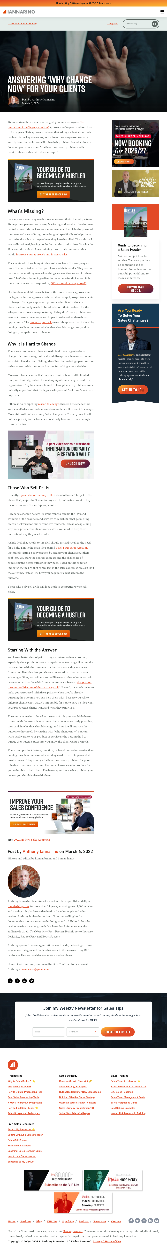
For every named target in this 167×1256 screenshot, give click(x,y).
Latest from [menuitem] (22, 23)
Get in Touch (133, 389)
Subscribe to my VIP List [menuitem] (21, 1161)
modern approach (41, 322)
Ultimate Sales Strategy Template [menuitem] (77, 1102)
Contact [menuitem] (116, 1221)
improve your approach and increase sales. (42, 254)
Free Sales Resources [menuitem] (21, 1124)
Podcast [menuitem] (84, 1221)
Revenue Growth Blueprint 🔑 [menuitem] (75, 1081)
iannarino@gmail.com (36, 969)
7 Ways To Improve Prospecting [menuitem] (25, 1102)
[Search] (155, 24)
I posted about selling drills (36, 495)
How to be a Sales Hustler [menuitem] (22, 1156)
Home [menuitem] (11, 1221)
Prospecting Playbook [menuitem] (19, 1086)
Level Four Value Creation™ (72, 547)
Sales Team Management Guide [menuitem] (128, 1097)
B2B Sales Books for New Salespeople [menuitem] (80, 1092)
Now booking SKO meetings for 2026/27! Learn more (83, 3)
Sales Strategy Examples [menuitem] (73, 1086)
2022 (17, 839)
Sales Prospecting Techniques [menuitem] (24, 1113)
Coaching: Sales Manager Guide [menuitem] (25, 1151)
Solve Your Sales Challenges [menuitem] (74, 1113)
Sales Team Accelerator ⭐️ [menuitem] (126, 1081)
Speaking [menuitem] (68, 1221)
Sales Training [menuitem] (119, 1075)
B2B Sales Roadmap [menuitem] (122, 1092)
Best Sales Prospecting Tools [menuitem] (23, 1097)
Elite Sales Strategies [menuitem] (19, 1145)
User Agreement (73, 1231)
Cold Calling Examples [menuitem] (123, 1108)
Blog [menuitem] (39, 1221)
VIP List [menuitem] (52, 1221)
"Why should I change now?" (68, 283)
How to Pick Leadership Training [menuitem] (128, 1113)
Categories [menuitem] (112, 23)
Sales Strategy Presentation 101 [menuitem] (76, 1108)
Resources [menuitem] (99, 1221)
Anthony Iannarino (43, 99)
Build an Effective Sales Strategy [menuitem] (77, 1097)
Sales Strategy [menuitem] (68, 1075)
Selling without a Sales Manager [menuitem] (25, 1134)
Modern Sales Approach (35, 839)
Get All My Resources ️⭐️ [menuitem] (21, 1129)
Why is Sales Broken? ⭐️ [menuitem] (21, 1081)
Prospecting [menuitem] (15, 1075)
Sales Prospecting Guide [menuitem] (124, 1102)
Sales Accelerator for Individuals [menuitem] (128, 1086)
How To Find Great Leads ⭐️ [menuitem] (23, 1108)
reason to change (48, 404)
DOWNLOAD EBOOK (135, 288)
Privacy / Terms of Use (107, 1241)
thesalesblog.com (18, 906)
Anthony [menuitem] (25, 1221)
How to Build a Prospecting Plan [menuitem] (25, 1092)
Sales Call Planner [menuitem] (18, 1140)
